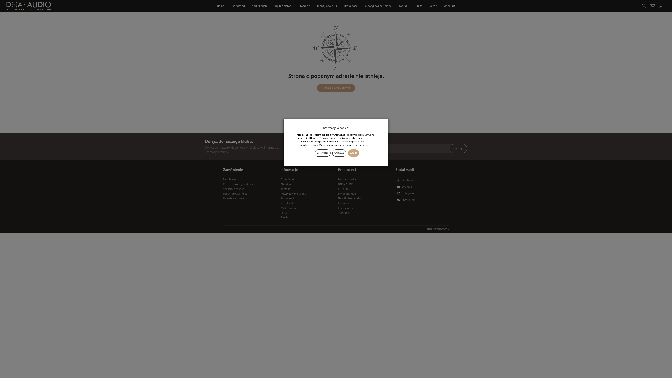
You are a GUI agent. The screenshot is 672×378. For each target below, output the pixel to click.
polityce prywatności (357, 145)
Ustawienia (322, 153)
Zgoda (353, 153)
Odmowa (339, 153)
